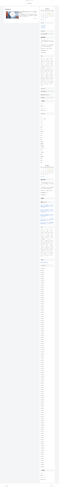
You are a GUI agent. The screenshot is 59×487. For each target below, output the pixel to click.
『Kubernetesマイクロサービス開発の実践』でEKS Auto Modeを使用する (47, 46)
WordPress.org (43, 110)
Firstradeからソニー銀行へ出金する (46, 48)
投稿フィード (43, 475)
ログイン (42, 473)
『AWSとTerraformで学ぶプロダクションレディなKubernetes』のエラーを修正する (47, 41)
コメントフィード (43, 108)
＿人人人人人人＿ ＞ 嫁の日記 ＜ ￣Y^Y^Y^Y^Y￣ (43, 26)
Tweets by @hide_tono (44, 262)
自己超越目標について (44, 50)
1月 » (44, 19)
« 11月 (41, 19)
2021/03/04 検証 (43, 52)
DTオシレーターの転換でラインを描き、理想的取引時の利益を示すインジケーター (47, 206)
